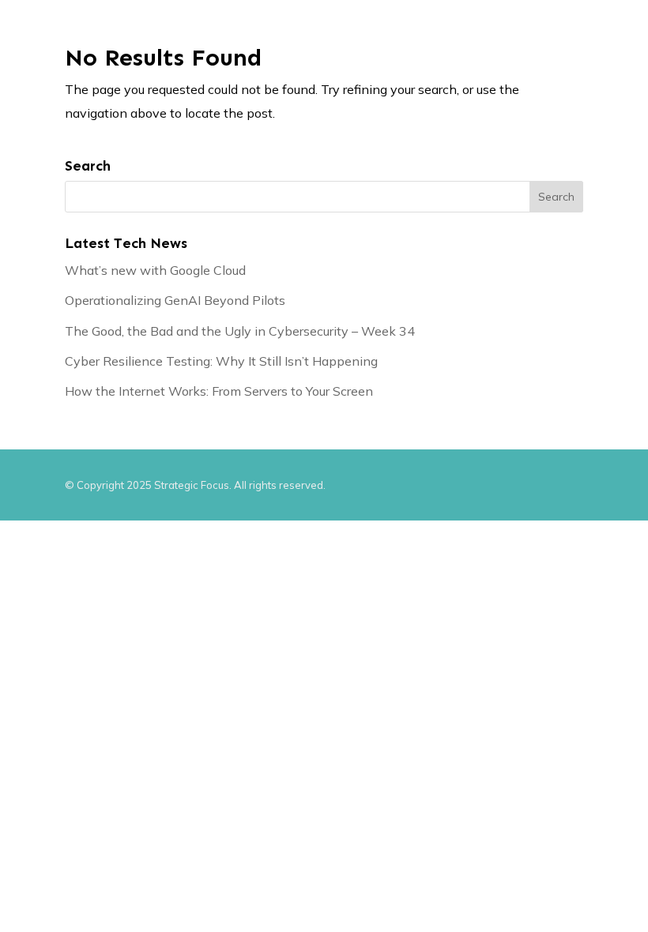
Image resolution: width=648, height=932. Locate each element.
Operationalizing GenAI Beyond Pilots (175, 300)
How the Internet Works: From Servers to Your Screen (219, 391)
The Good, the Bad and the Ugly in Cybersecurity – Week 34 (240, 331)
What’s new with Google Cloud (155, 270)
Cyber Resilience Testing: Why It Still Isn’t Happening (221, 361)
